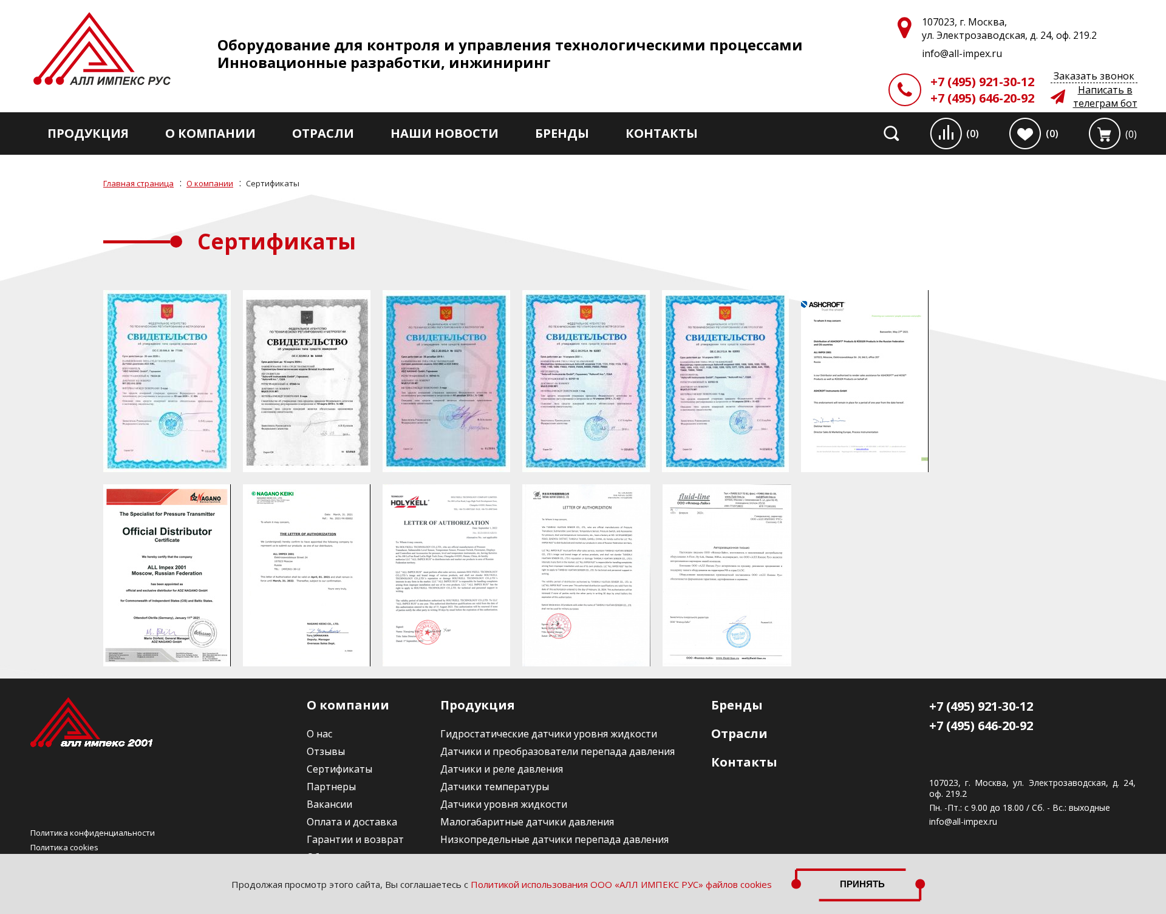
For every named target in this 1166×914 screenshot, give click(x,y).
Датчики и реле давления (501, 769)
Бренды (562, 133)
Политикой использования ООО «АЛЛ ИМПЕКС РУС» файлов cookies (621, 884)
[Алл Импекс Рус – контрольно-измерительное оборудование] (102, 50)
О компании (210, 133)
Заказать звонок (1094, 76)
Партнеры (331, 786)
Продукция (88, 133)
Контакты (662, 133)
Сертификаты (339, 769)
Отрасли (323, 133)
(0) (972, 133)
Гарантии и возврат (355, 839)
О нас (319, 733)
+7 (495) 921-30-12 (982, 81)
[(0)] (1104, 133)
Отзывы (326, 751)
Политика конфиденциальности (92, 832)
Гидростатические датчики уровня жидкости (548, 733)
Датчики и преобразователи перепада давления (557, 751)
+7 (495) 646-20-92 (982, 98)
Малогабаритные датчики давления (527, 821)
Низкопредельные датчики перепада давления (554, 839)
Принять (862, 884)
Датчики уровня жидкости (503, 804)
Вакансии (329, 804)
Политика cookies (64, 847)
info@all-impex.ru (963, 821)
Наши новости (444, 133)
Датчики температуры (494, 786)
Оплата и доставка (352, 821)
